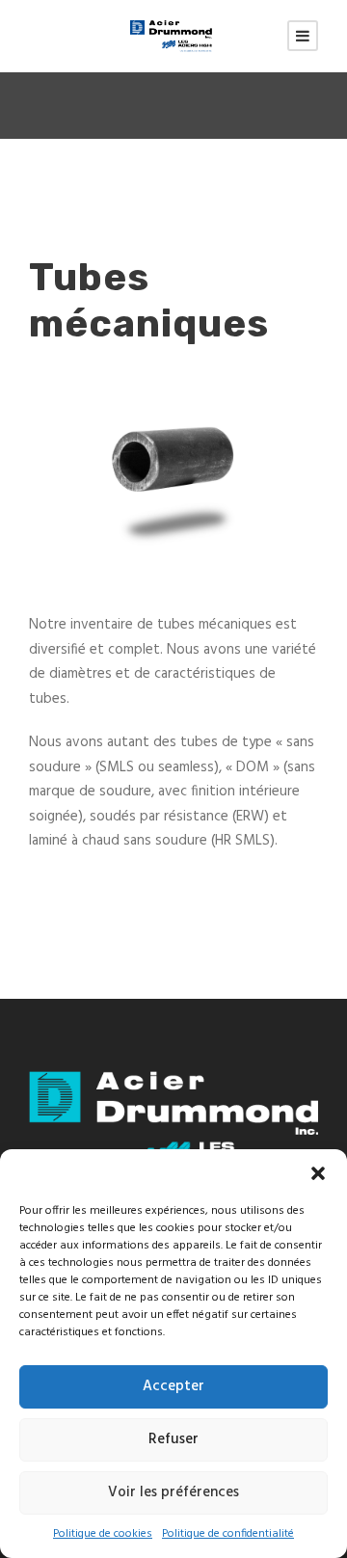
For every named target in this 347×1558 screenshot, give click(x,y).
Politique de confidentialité (228, 1534)
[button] (318, 1173)
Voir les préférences (173, 1492)
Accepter (173, 1386)
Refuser (173, 1439)
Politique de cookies (102, 1534)
